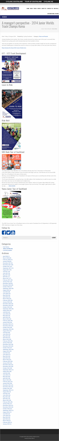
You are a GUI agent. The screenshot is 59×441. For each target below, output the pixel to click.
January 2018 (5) (7, 261)
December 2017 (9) (8, 263)
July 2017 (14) (6, 271)
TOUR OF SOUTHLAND (33, 1)
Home (28, 8)
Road (31, 8)
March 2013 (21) (7, 359)
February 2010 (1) (7, 422)
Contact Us (50, 8)
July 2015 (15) (6, 312)
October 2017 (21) (7, 266)
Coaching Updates (7, 250)
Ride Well (56, 8)
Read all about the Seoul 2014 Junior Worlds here (14, 48)
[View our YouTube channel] (13, 234)
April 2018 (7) (6, 256)
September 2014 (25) (8, 329)
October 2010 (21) (7, 408)
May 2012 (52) (6, 376)
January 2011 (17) (7, 403)
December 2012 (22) (8, 364)
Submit (54, 238)
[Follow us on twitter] (8, 234)
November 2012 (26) (8, 366)
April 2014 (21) (6, 337)
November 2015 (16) (8, 305)
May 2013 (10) (6, 356)
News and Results (43, 36)
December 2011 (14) (8, 385)
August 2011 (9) (7, 391)
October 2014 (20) (7, 327)
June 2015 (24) (6, 313)
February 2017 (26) (8, 280)
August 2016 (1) (7, 290)
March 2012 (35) (7, 380)
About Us (44, 8)
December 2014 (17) (8, 324)
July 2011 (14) (6, 393)
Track (35, 8)
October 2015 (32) (7, 307)
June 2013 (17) (6, 354)
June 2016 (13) (6, 293)
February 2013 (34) (8, 361)
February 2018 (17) (8, 259)
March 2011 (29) (7, 400)
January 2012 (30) (7, 383)
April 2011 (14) (6, 398)
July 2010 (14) (6, 413)
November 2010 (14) (8, 407)
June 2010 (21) (6, 415)
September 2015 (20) (8, 308)
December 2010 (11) (8, 405)
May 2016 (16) (6, 295)
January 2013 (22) (7, 363)
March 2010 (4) (7, 420)
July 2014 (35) (6, 332)
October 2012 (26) (7, 368)
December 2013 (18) (8, 344)
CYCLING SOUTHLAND (14, 1)
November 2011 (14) (8, 386)
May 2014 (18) (6, 336)
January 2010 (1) (7, 424)
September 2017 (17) (8, 268)
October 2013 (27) (7, 347)
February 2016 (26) (8, 300)
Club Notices (6, 247)
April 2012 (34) (6, 378)
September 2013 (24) (8, 349)
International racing (53, 13)
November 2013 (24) (8, 346)
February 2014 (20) (8, 341)
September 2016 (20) (8, 288)
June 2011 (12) (6, 395)
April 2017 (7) (6, 276)
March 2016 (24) (7, 298)
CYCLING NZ (48, 1)
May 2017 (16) (6, 275)
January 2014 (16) (7, 342)
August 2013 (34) (7, 351)
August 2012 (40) (7, 371)
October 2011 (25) (7, 388)
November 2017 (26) (8, 264)
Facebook (4, 17)
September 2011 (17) (8, 390)
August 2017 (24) (7, 269)
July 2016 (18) (6, 291)
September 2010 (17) (8, 410)
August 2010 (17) (7, 412)
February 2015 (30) (8, 320)
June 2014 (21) (6, 334)
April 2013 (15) (6, 358)
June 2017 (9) (6, 273)
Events (39, 8)
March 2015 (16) (7, 319)
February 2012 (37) (8, 381)
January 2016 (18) (7, 302)
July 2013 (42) (6, 352)
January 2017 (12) (7, 281)
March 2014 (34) (7, 339)
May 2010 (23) (6, 417)
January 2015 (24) (7, 322)
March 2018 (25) (7, 258)
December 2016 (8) (8, 283)
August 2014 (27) (7, 330)
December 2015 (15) (8, 303)
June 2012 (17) (6, 374)
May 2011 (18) (6, 396)
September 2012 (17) (8, 369)
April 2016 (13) (6, 297)
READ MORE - (12, 186)
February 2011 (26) (7, 402)
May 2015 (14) (6, 315)
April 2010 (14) (6, 419)
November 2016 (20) (8, 285)
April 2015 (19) (6, 317)
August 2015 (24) (7, 310)
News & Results (48, 28)
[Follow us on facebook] (4, 234)
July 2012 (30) (6, 373)
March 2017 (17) (7, 278)
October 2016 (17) (7, 286)
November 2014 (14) (8, 325)
